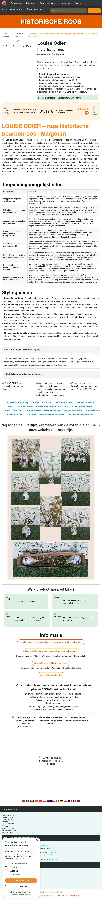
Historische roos (19, 34)
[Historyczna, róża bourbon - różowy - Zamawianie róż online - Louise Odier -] (44, 800)
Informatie (77, 3)
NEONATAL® (53, 859)
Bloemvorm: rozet (64, 402)
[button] (21, 892)
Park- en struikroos (8, 824)
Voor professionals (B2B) (11, 9)
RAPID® (50, 855)
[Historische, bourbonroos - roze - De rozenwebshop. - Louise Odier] (78, 800)
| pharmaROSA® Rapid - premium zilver (45, 414)
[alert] (21, 868)
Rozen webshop (16, 3)
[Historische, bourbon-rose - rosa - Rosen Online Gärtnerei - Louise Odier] (40, 800)
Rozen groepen (6, 34)
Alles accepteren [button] (21, 880)
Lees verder (19, 859)
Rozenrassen (30, 3)
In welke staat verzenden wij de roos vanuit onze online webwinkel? (51, 642)
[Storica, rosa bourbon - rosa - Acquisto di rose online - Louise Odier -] (57, 800)
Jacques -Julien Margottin (81, 414)
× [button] (37, 840)
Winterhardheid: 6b (86, 402)
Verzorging (66, 3)
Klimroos (5, 826)
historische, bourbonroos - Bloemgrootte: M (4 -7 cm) (43, 406)
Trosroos (5, 822)
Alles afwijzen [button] (21, 887)
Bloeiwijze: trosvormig (17, 402)
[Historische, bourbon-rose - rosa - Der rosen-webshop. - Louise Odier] (61, 800)
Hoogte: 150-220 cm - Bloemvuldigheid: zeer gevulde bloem (54, 410)
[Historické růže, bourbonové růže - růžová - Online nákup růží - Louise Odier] (32, 800)
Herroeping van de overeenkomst (69, 895)
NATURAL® (55, 852)
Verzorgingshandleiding (51, 675)
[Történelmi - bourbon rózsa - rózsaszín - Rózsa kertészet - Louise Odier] (23, 800)
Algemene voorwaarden (44, 895)
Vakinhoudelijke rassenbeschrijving (23, 349)
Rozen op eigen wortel (47, 3)
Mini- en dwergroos (8, 828)
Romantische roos (8, 815)
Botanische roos (7, 832)
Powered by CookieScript (21, 895)
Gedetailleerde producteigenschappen (24, 374)
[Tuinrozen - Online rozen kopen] (94, 10)
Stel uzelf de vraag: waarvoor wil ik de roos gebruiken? (51, 651)
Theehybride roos (8, 819)
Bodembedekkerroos (9, 830)
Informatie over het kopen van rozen (51, 663)
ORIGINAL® (44, 846)
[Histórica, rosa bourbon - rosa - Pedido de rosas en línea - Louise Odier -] (36, 800)
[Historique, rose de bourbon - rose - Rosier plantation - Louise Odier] (70, 800)
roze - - (10, 406)
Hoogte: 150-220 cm (41, 402)
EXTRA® (51, 848)
